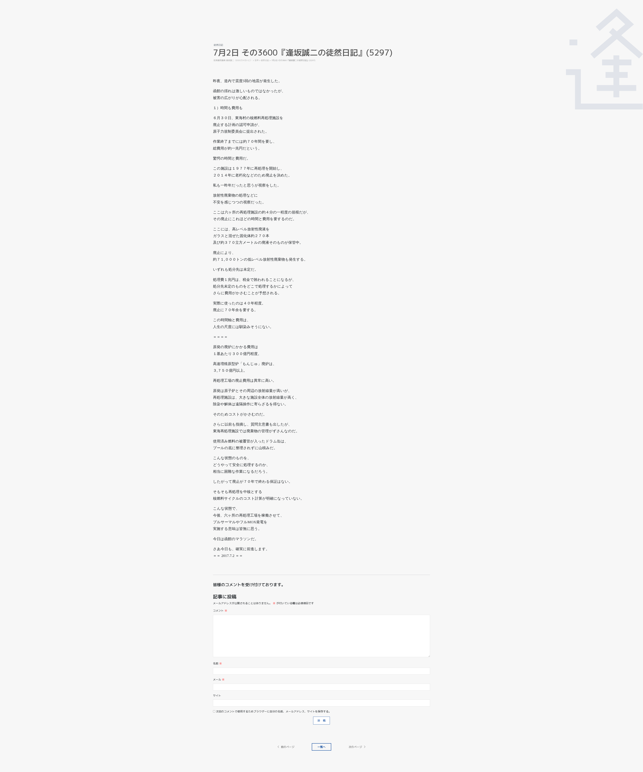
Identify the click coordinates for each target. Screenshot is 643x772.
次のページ (355, 747)
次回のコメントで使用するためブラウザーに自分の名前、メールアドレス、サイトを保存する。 (273, 711)
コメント (220, 610)
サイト (217, 695)
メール (219, 679)
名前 (217, 663)
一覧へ (321, 747)
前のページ (287, 747)
